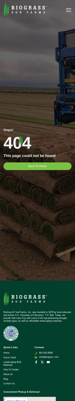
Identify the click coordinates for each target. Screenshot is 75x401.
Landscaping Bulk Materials (12, 363)
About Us (8, 374)
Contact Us (9, 383)
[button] (68, 10)
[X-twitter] (42, 362)
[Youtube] (48, 362)
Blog (5, 379)
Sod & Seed (9, 357)
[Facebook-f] (36, 362)
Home (6, 352)
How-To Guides (11, 369)
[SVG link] (25, 299)
